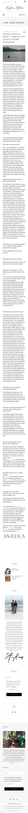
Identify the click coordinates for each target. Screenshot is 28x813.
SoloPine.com (19, 808)
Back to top (13, 810)
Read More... (16, 650)
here (17, 531)
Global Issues (13, 31)
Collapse (7, 476)
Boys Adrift (8, 480)
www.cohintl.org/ (11, 459)
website (5, 529)
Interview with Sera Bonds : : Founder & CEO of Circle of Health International (14, 38)
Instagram (11, 527)
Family (6, 31)
